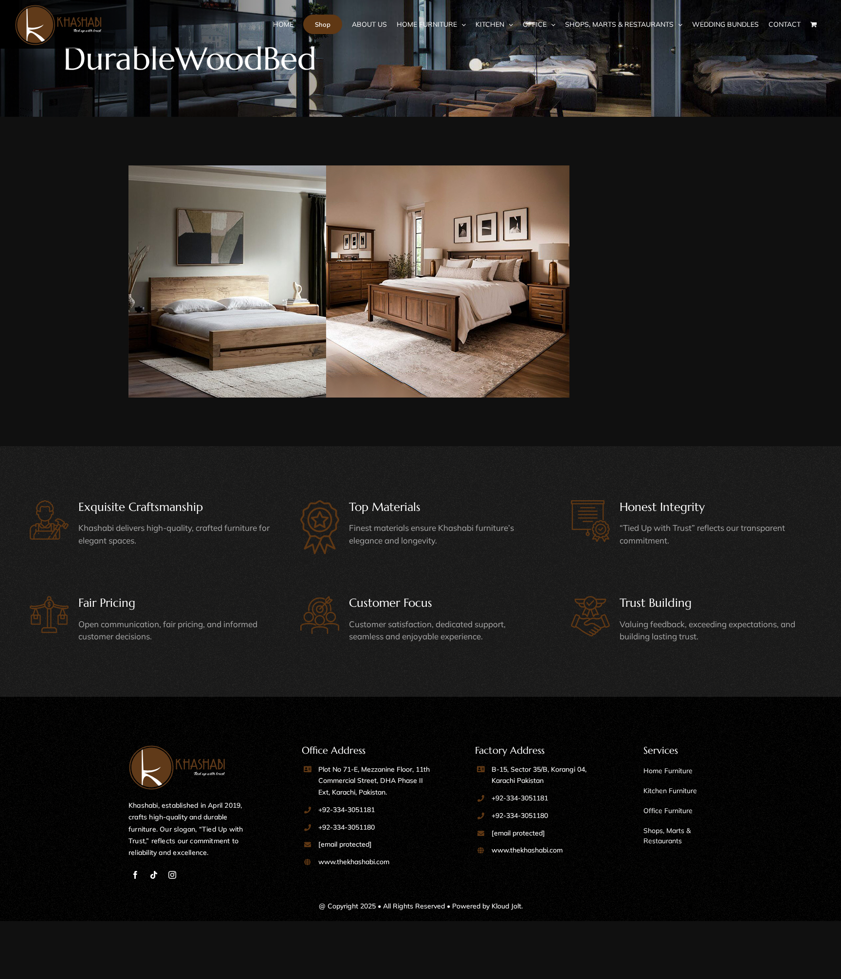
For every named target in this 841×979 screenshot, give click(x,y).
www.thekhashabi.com (353, 861)
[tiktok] (154, 875)
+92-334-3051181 (346, 809)
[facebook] (135, 875)
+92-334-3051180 (346, 827)
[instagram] (172, 875)
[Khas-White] (177, 749)
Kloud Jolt (506, 906)
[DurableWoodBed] (272, 287)
